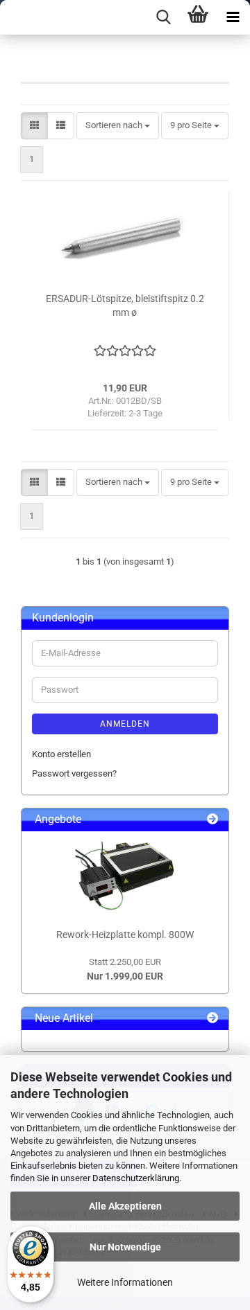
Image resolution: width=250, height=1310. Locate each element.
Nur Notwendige (125, 1247)
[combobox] (117, 125)
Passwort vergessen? (74, 773)
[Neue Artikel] (212, 1019)
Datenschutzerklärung (135, 1178)
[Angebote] (212, 820)
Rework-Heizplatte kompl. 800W (125, 934)
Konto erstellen (61, 754)
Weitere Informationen (125, 1282)
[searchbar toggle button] (163, 17)
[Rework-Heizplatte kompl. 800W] (125, 876)
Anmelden (125, 724)
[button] (34, 125)
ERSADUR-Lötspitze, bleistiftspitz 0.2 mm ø (125, 305)
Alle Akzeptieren (125, 1206)
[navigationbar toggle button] (232, 17)
